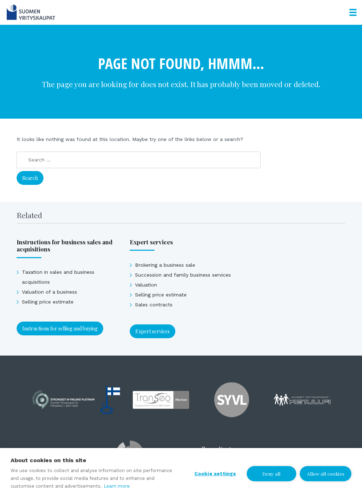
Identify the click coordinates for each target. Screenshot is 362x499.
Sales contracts (154, 304)
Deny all (271, 473)
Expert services (152, 331)
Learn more (117, 486)
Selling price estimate (48, 302)
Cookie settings (215, 473)
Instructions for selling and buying (60, 328)
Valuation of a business (49, 292)
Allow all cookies (325, 473)
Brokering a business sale (165, 265)
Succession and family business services (183, 275)
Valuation (146, 285)
